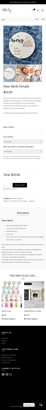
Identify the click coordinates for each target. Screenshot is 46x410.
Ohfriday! (19, 406)
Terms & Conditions (9, 360)
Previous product (37, 19)
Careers (4, 341)
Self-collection (7, 357)
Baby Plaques (18, 198)
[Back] (3, 19)
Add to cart (20, 185)
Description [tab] (23, 213)
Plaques (32, 201)
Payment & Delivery (9, 355)
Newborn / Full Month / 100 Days (15, 201)
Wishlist (34, 9)
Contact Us (6, 363)
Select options (9, 319)
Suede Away (6, 311)
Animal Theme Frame (32, 311)
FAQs (3, 343)
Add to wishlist (11, 189)
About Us (5, 338)
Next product (42, 19)
